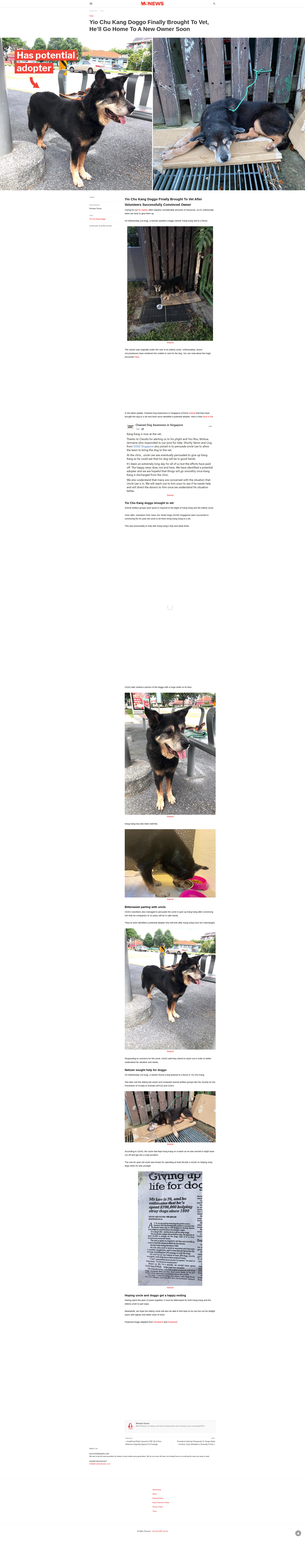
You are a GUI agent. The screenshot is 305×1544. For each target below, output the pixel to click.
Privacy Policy (157, 1507)
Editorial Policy (157, 1498)
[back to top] (298, 1533)
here (137, 357)
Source (170, 342)
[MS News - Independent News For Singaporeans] (152, 3)
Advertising (156, 1490)
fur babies (143, 210)
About (154, 1494)
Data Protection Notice (160, 1502)
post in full (208, 416)
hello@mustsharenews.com (99, 1464)
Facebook (158, 1322)
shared (192, 413)
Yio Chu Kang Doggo (97, 219)
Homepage (93, 11)
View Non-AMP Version (160, 1531)
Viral (102, 11)
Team (154, 1511)
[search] (214, 3)
